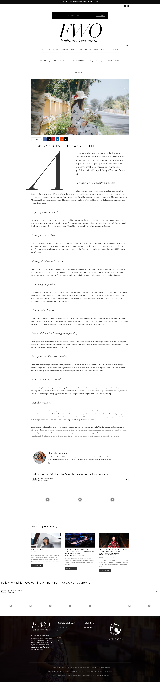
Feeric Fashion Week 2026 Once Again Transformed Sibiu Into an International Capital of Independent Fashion (113, 552)
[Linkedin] (57, 139)
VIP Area (45, 49)
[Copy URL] (66, 139)
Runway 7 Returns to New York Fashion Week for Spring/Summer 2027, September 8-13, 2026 (80, 551)
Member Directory (60, 61)
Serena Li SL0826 (37, 549)
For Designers (78, 61)
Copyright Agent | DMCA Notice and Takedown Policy (63, 667)
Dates (87, 49)
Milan (63, 6)
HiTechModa (80, 72)
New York (46, 6)
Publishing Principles (98, 667)
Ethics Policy (108, 667)
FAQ (90, 61)
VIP (73, 6)
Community (44, 61)
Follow (125, 479)
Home (33, 6)
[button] (127, 46)
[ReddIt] (62, 139)
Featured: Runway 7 (112, 61)
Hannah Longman (58, 453)
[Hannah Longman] (39, 458)
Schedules (112, 49)
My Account (80, 6)
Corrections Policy (87, 667)
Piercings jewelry (37, 342)
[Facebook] (122, 6)
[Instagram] (125, 6)
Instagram (90, 627)
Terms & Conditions (98, 671)
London (56, 6)
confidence (92, 411)
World (33, 551)
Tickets (64, 49)
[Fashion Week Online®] (80, 33)
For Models (76, 49)
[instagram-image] (47, 500)
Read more (37, 565)
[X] (128, 6)
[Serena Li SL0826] (46, 540)
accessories (47, 292)
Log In (89, 6)
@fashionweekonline (45, 478)
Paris (68, 6)
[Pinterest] (53, 139)
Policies (80, 667)
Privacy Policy (109, 671)
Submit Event (99, 49)
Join (37, 6)
